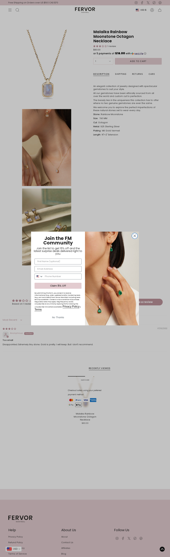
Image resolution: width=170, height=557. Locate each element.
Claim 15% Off (58, 285)
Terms (38, 309)
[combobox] (39, 276)
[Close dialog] (135, 236)
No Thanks (58, 317)
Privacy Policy (71, 306)
